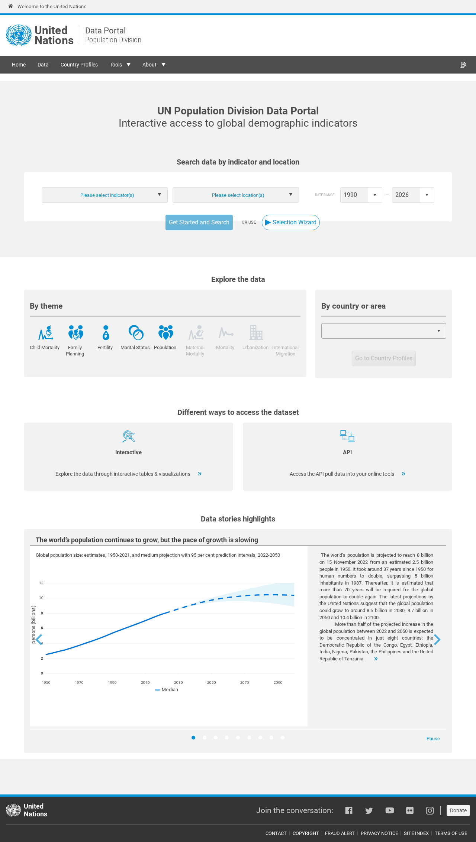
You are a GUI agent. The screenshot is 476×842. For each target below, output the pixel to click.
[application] (238, 641)
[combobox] (154, 195)
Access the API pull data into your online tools (342, 474)
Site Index (416, 833)
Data (43, 65)
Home (19, 65)
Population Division (113, 39)
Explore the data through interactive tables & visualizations (123, 474)
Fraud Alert (340, 833)
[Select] (374, 195)
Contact (276, 833)
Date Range (324, 195)
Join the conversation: (294, 810)
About (149, 65)
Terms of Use (451, 833)
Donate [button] (458, 810)
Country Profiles (79, 65)
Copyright (306, 833)
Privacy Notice (379, 833)
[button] (39, 641)
